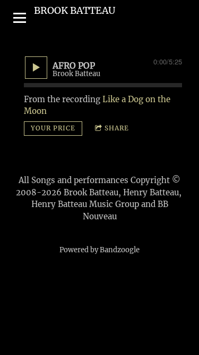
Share (117, 128)
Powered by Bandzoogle (99, 250)
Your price (53, 128)
